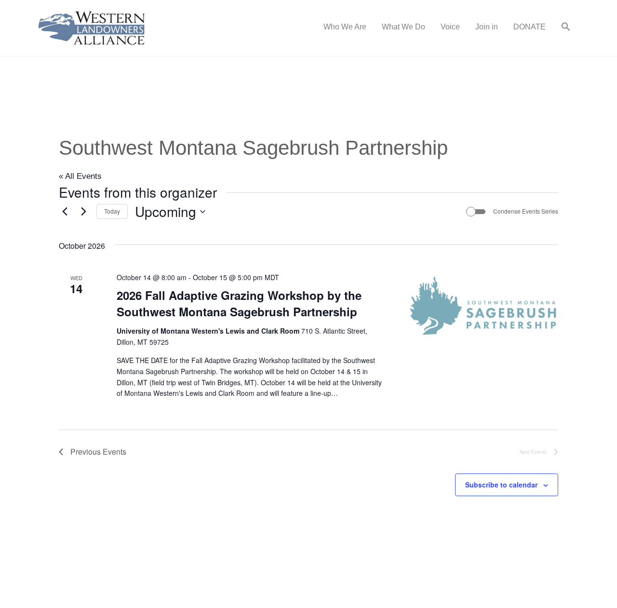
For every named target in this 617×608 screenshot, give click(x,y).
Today (112, 211)
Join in (486, 27)
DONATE (529, 27)
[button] (565, 27)
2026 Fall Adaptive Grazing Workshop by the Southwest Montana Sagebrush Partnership (239, 303)
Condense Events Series (525, 211)
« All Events (80, 176)
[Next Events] (83, 211)
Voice (450, 27)
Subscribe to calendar (501, 484)
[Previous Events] (64, 211)
